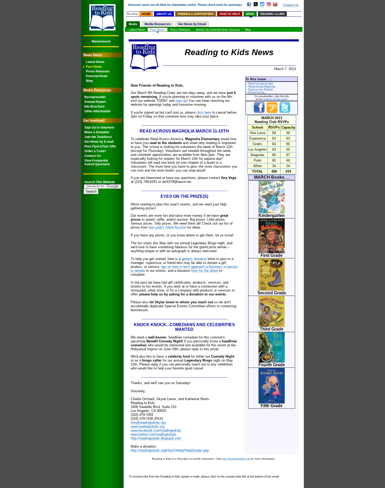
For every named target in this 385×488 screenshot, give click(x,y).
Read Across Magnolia (261, 86)
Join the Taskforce (98, 137)
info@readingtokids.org (148, 423)
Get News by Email (192, 24)
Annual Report (95, 102)
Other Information (97, 111)
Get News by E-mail (98, 142)
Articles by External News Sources (218, 29)
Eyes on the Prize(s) (260, 89)
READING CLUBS (272, 13)
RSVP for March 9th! (260, 83)
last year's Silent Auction (167, 227)
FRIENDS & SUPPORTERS (195, 13)
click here (203, 112)
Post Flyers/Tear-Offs (100, 146)
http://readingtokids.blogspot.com (156, 438)
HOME (146, 13)
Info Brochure (94, 106)
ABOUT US (164, 13)
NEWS (250, 13)
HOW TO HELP (229, 13)
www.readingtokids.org (147, 426)
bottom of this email (275, 99)
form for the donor (204, 271)
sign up (180, 101)
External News (97, 76)
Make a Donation (96, 132)
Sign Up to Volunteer (99, 127)
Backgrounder (95, 97)
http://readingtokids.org (236, 458)
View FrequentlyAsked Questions (97, 162)
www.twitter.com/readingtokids (153, 434)
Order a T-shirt (95, 151)
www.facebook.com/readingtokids (156, 430)
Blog (89, 81)
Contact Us (92, 156)
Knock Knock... (257, 92)
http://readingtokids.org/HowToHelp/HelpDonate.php (170, 450)
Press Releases (98, 71)
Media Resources (158, 24)
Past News (94, 66)
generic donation (194, 259)
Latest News (95, 62)
